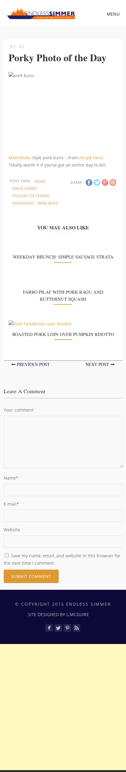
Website (12, 530)
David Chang (24, 188)
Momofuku (20, 157)
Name (11, 478)
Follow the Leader (31, 196)
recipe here (91, 157)
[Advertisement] (63, 707)
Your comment (19, 410)
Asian (40, 181)
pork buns (47, 203)
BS (22, 46)
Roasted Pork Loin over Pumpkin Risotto (63, 334)
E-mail (11, 504)
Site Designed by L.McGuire (58, 614)
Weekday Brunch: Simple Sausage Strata (63, 257)
